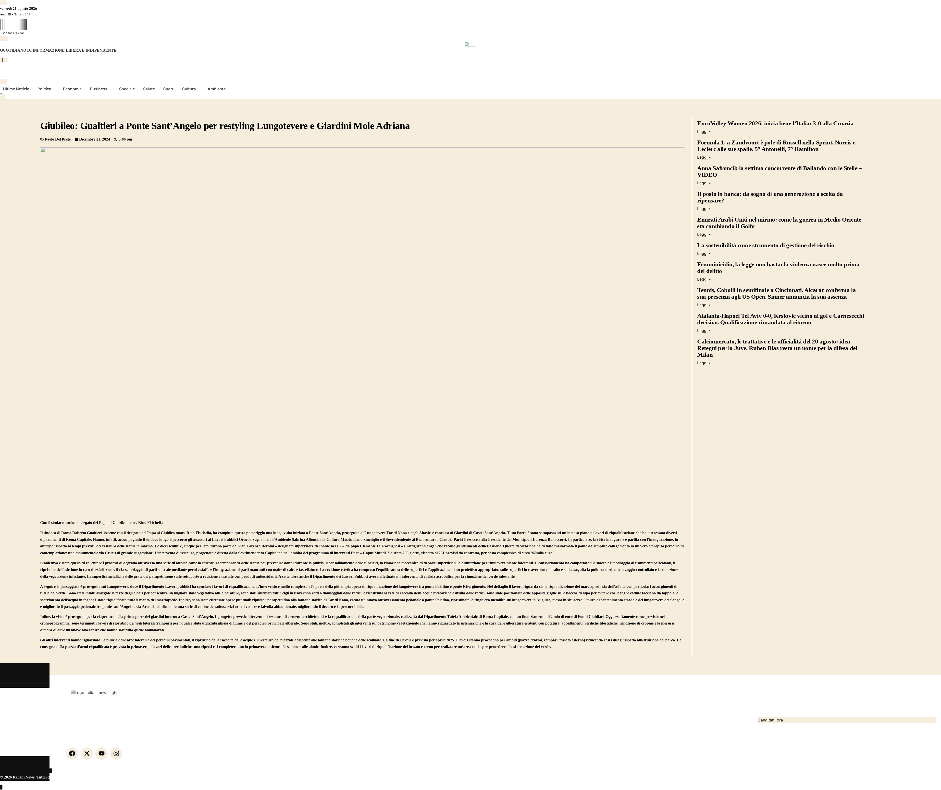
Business (98, 88)
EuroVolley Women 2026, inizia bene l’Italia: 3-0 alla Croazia (775, 123)
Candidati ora (770, 720)
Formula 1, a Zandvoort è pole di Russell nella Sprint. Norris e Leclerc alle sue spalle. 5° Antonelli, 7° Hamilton (776, 145)
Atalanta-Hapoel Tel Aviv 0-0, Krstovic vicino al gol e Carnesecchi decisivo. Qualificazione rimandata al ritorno (780, 319)
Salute (149, 88)
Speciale (127, 88)
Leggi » (704, 131)
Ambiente (217, 88)
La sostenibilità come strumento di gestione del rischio (765, 245)
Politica (44, 88)
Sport (168, 88)
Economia (72, 88)
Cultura (189, 88)
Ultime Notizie (16, 88)
